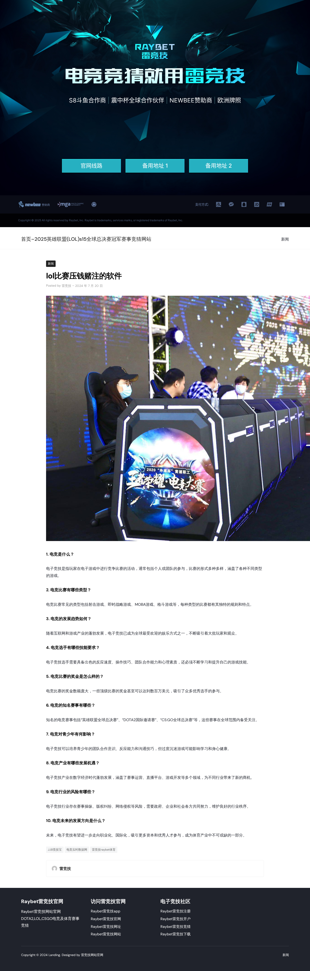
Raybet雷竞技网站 (106, 934)
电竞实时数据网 (76, 850)
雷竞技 (66, 286)
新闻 (51, 264)
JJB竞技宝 (55, 850)
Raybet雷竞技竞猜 (175, 926)
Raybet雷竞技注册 (175, 911)
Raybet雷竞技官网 (106, 918)
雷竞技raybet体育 (104, 850)
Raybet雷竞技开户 (175, 918)
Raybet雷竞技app (105, 911)
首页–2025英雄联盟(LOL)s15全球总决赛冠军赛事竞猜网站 (86, 239)
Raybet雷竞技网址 (106, 926)
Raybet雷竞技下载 (175, 934)
